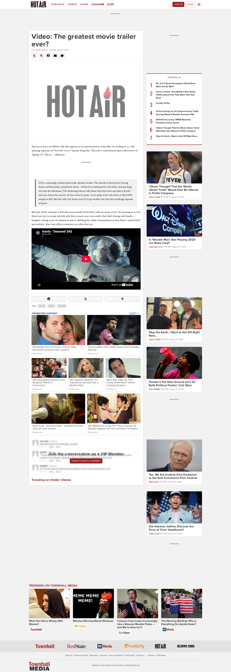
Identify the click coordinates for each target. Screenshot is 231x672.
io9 (128, 146)
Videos (72, 4)
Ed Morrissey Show (81, 655)
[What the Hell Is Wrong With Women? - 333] (49, 603)
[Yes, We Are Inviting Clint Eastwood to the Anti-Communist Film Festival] (174, 455)
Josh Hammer (154, 389)
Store (84, 4)
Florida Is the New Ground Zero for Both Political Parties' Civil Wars (172, 383)
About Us (69, 655)
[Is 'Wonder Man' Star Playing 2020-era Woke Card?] (174, 220)
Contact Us (140, 655)
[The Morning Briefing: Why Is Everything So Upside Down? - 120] (181, 603)
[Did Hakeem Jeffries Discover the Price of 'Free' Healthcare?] (174, 507)
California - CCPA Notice (156, 655)
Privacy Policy (129, 655)
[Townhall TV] (98, 4)
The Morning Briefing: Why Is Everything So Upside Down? (178, 622)
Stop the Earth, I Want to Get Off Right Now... (177, 136)
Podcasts (58, 4)
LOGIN (190, 4)
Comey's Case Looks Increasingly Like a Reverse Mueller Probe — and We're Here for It (137, 624)
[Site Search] (199, 4)
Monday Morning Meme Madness (93, 621)
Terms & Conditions (116, 655)
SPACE (51, 306)
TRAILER (61, 306)
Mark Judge (154, 481)
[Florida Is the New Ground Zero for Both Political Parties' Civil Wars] (174, 362)
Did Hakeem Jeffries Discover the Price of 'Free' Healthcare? (171, 528)
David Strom (154, 197)
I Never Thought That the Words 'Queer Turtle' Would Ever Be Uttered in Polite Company (173, 190)
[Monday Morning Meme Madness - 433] (93, 603)
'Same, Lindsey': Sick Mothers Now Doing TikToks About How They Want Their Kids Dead (175, 94)
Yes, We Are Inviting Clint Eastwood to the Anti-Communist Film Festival (173, 476)
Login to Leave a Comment (86, 461)
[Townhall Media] (39, 666)
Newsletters (94, 655)
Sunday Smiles (163, 103)
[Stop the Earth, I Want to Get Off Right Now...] (174, 313)
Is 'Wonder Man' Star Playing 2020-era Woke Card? (172, 241)
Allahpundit (40, 50)
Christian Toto (156, 246)
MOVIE (42, 306)
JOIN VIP (178, 4)
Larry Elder (154, 533)
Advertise (103, 655)
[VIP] (111, 4)
